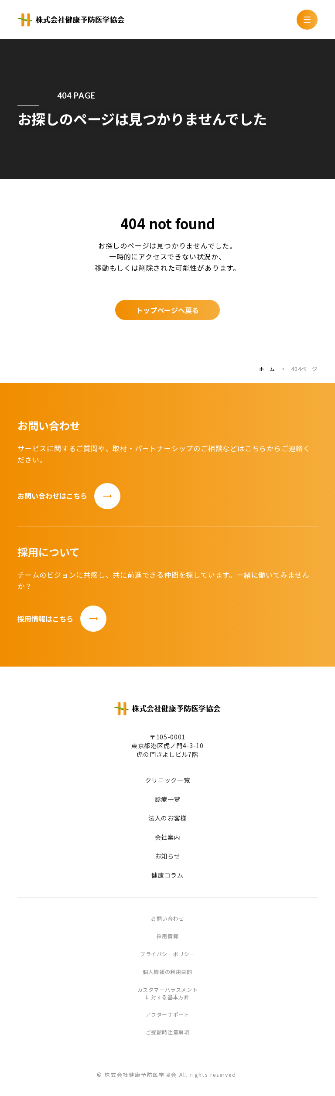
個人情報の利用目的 (167, 971)
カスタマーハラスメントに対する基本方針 (167, 993)
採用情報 (167, 936)
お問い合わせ (167, 918)
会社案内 (168, 837)
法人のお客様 (167, 818)
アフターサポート (168, 1014)
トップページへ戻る (167, 310)
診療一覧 (168, 799)
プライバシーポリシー (167, 953)
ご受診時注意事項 (168, 1032)
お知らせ (168, 856)
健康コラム (167, 875)
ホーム (267, 368)
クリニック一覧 (167, 780)
